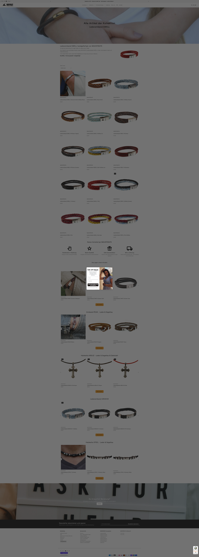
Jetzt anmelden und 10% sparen (93, 285)
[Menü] (197, 546)
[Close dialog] (111, 269)
